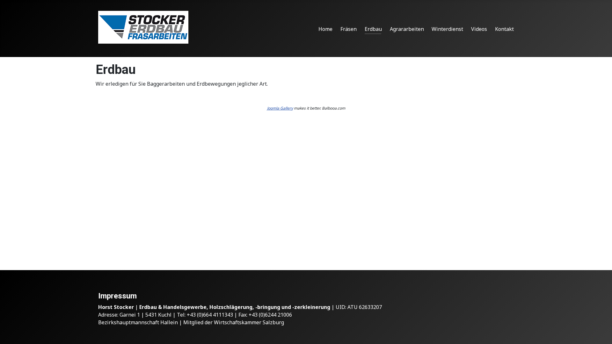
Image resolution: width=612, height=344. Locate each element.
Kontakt (504, 28)
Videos (479, 28)
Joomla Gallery (280, 108)
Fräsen (348, 28)
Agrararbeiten (407, 28)
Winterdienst (447, 28)
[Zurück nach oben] (601, 332)
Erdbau (373, 28)
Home (325, 28)
